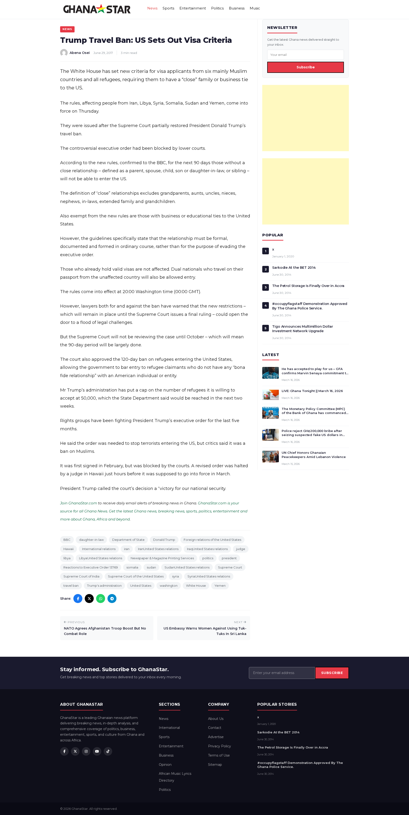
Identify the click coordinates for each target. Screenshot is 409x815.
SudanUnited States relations (186, 567)
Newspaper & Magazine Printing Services (162, 558)
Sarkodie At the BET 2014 (294, 267)
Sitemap (215, 764)
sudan (151, 567)
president (229, 558)
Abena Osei (80, 53)
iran (126, 549)
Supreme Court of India (81, 576)
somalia (132, 567)
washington (169, 585)
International (169, 728)
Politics (217, 8)
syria (175, 576)
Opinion (165, 764)
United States (140, 585)
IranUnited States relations (158, 549)
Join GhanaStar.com (78, 503)
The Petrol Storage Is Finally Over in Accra (308, 286)
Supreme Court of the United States (136, 576)
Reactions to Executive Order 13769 (90, 567)
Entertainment (192, 8)
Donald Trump (164, 540)
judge (240, 549)
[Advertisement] (305, 118)
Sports (168, 8)
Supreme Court (230, 567)
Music (255, 8)
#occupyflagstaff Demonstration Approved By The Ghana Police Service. (309, 306)
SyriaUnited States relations (208, 576)
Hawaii (68, 549)
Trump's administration (104, 585)
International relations (99, 549)
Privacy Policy (219, 746)
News (152, 8)
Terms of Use (219, 755)
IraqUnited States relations (207, 549)
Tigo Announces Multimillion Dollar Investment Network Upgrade (302, 328)
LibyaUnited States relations (100, 558)
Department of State (128, 540)
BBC (67, 540)
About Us (215, 719)
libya (67, 558)
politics (207, 558)
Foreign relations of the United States (212, 540)
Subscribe (306, 67)
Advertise (216, 737)
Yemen (220, 585)
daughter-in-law (91, 540)
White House (196, 585)
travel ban (71, 585)
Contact (214, 728)
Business (237, 8)
